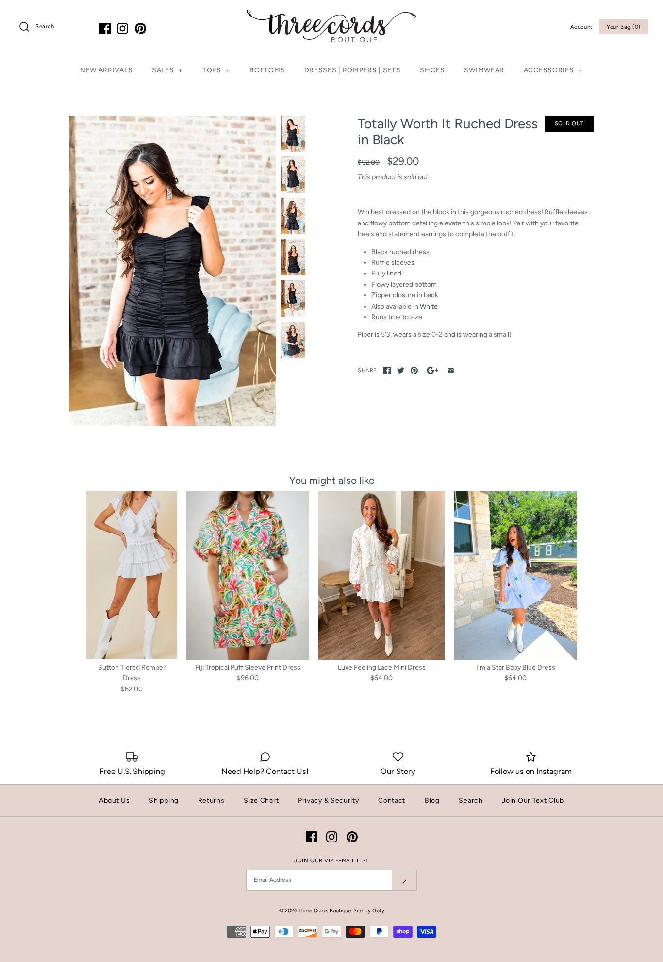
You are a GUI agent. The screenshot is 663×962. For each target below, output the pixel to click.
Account (581, 26)
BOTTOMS (267, 70)
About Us (114, 800)
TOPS (216, 70)
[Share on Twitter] (400, 370)
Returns (211, 800)
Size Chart (261, 800)
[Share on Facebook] (387, 370)
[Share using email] (450, 370)
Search (470, 800)
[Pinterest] (140, 28)
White (429, 306)
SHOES (432, 70)
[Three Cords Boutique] (331, 15)
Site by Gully (368, 910)
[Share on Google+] (432, 370)
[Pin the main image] (414, 370)
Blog (432, 800)
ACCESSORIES (553, 70)
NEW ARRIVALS (106, 70)
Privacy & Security (328, 800)
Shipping (164, 800)
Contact (391, 800)
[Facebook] (105, 28)
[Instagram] (122, 28)
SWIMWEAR (484, 70)
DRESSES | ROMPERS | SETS (352, 70)
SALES (167, 70)
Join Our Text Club (533, 800)
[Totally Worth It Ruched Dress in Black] (172, 271)
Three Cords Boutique (324, 910)
